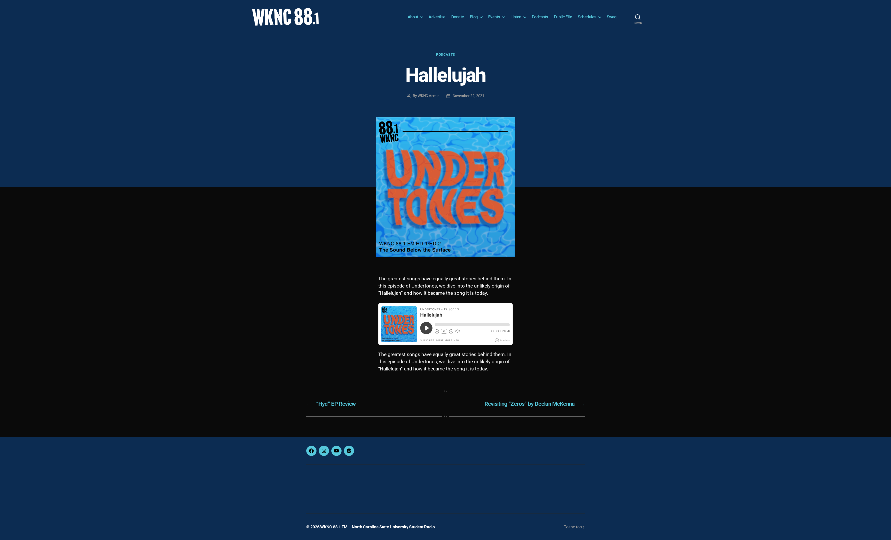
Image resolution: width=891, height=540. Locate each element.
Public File (563, 16)
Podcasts (540, 16)
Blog (474, 16)
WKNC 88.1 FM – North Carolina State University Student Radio (377, 526)
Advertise (437, 16)
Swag (612, 16)
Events (494, 16)
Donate (457, 16)
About (413, 16)
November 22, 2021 (468, 96)
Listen (515, 16)
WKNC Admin (428, 96)
